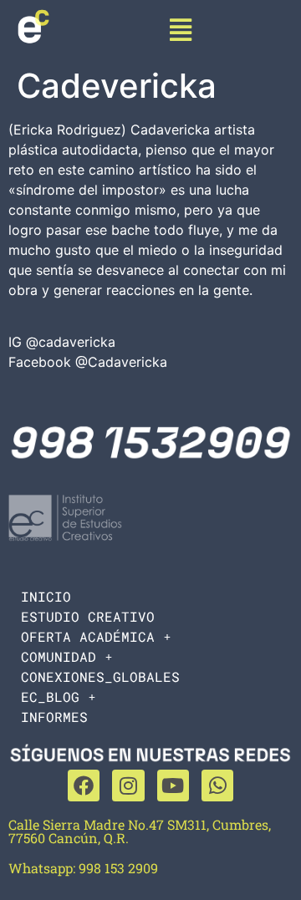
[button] (181, 29)
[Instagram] (128, 785)
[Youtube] (173, 785)
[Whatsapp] (217, 785)
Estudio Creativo (88, 616)
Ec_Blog (50, 696)
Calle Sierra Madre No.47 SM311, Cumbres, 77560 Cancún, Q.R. (139, 831)
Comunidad (58, 656)
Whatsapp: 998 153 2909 (83, 868)
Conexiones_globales (100, 676)
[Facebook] (83, 785)
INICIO (46, 596)
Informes (54, 716)
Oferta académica (88, 636)
